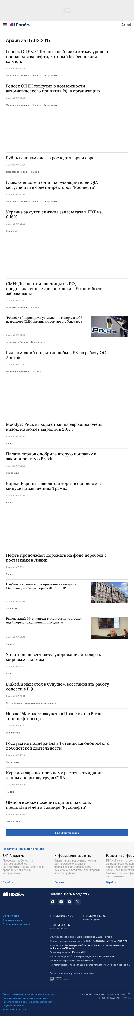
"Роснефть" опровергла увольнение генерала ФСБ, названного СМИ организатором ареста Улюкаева (44, 319)
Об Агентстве (11, 915)
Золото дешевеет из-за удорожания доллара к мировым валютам (53, 657)
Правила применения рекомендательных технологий (28, 1002)
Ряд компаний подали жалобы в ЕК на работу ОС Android (56, 355)
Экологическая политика (15, 1009)
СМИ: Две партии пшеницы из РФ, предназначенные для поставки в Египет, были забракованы (54, 288)
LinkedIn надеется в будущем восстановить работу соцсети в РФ (57, 687)
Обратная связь (12, 920)
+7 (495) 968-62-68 (94, 917)
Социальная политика (13, 1005)
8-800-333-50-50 (60, 926)
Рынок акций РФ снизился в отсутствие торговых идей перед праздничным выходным (43, 620)
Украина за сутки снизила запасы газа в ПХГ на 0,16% (54, 214)
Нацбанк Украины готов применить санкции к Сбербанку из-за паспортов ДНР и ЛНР (41, 586)
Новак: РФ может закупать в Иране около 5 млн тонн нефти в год (54, 716)
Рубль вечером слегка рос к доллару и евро (50, 157)
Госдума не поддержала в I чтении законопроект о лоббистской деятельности (57, 746)
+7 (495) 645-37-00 (61, 916)
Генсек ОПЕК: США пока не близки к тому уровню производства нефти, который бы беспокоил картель (57, 56)
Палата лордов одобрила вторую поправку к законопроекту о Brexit (51, 456)
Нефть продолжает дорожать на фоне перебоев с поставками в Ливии (56, 558)
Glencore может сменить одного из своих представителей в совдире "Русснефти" (48, 805)
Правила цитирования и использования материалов (29, 994)
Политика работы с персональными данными (25, 998)
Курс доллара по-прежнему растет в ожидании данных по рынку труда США (54, 775)
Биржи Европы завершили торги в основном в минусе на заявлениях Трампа (53, 486)
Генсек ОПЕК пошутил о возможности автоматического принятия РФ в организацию (53, 88)
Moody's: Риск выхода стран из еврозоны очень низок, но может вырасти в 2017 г (54, 427)
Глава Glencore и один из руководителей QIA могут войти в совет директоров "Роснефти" (52, 185)
